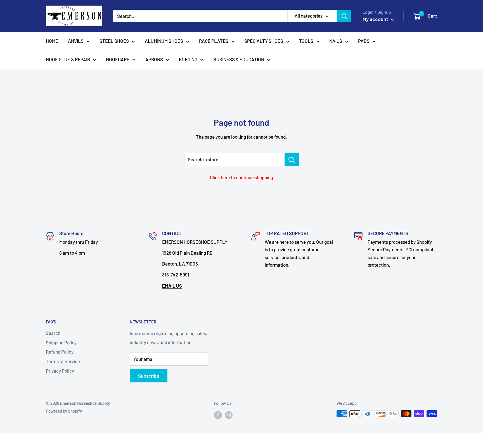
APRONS (154, 59)
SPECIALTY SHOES (263, 41)
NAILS (335, 41)
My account (376, 19)
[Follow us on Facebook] (218, 414)
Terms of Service (63, 361)
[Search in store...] (292, 159)
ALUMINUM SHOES (164, 41)
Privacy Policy (60, 370)
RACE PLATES (213, 41)
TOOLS (306, 41)
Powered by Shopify (64, 410)
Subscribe (148, 375)
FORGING (188, 59)
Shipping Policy (61, 342)
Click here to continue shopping (241, 177)
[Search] (344, 16)
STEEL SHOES (114, 41)
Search (53, 333)
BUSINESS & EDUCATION (238, 59)
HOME (52, 41)
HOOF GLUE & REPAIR (68, 59)
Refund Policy (60, 351)
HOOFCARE (117, 59)
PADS (364, 41)
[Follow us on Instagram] (229, 414)
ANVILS (76, 41)
